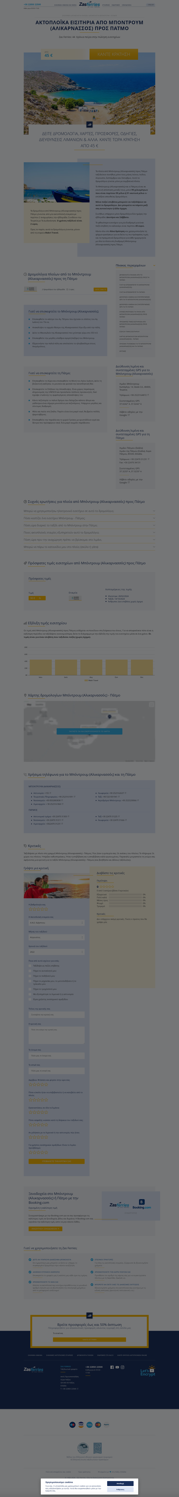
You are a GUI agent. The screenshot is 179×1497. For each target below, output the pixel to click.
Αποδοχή (120, 1483)
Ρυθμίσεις (120, 1489)
